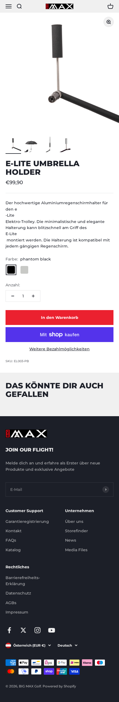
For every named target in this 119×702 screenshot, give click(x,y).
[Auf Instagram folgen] (37, 630)
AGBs (11, 602)
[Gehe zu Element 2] (31, 145)
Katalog (13, 549)
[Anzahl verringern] (13, 296)
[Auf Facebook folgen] (9, 630)
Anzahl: (13, 285)
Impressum (17, 612)
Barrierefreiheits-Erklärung (23, 580)
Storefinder (76, 530)
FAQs (11, 540)
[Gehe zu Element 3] (48, 145)
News (70, 540)
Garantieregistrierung (27, 521)
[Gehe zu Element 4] (66, 145)
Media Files (76, 549)
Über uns (74, 521)
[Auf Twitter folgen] (23, 630)
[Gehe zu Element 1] (13, 145)
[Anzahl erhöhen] (33, 296)
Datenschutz (18, 593)
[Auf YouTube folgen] (51, 630)
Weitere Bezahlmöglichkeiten (59, 348)
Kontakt (14, 530)
